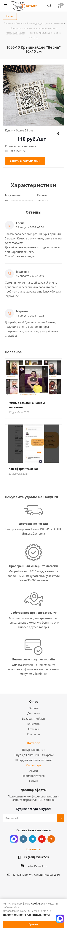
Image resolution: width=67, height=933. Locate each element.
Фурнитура (33, 765)
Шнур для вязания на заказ (33, 760)
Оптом (33, 781)
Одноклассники (51, 839)
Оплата (34, 708)
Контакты (33, 734)
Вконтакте (23, 839)
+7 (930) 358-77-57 (36, 857)
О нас (33, 702)
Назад (9, 16)
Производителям (33, 776)
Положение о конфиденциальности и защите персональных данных (34, 798)
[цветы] (33, 95)
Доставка (33, 713)
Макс (14, 839)
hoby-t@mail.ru (37, 866)
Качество (33, 724)
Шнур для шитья (33, 749)
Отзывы (33, 729)
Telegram (32, 839)
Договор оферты (34, 790)
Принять (33, 924)
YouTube (42, 839)
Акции (33, 770)
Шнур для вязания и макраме (33, 755)
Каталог (31, 5)
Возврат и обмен (33, 718)
